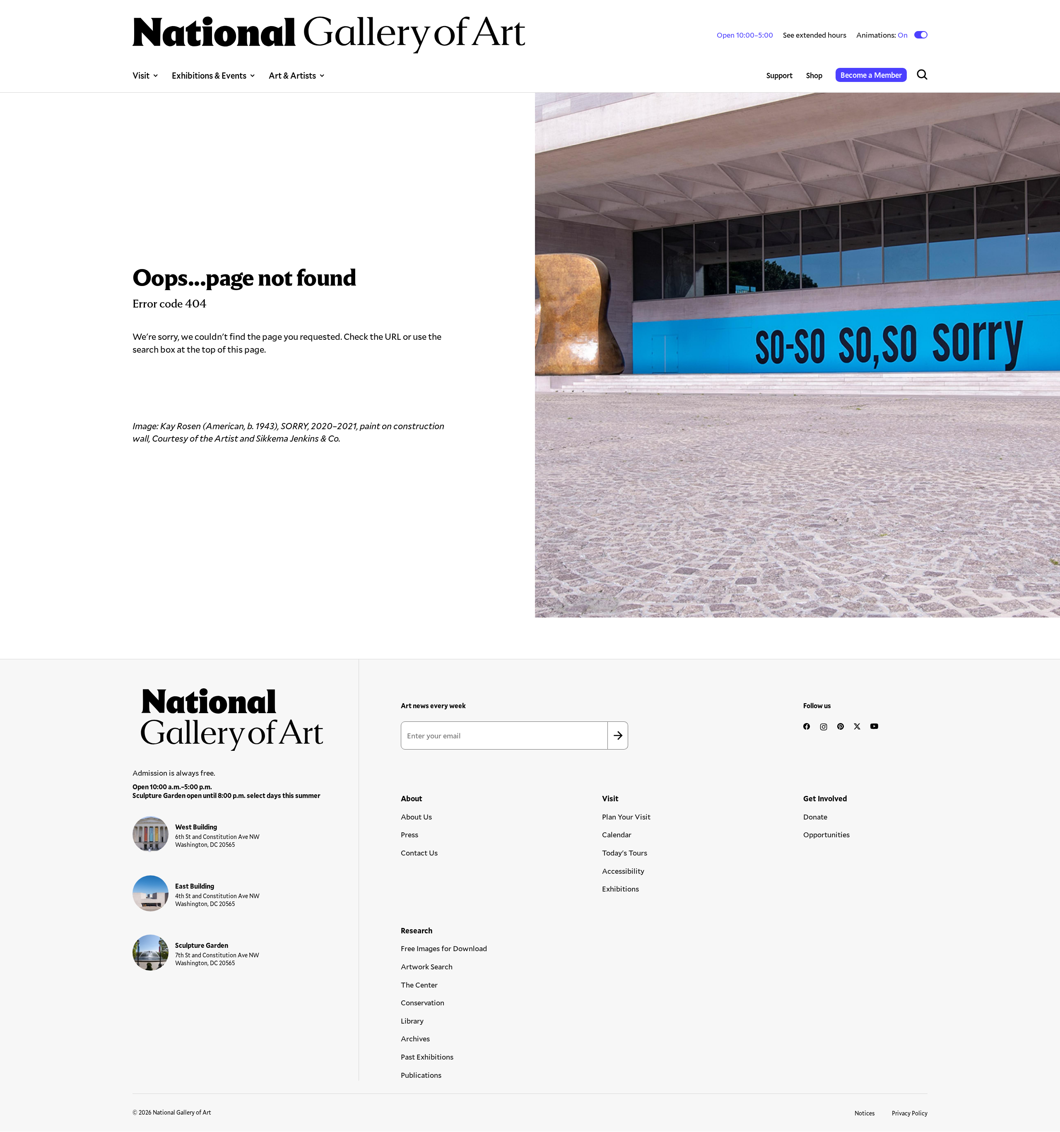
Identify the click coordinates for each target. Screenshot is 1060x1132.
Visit (140, 75)
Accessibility (623, 871)
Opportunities (826, 834)
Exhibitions (620, 889)
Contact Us (419, 853)
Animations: (882, 35)
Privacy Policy (910, 1113)
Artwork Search (427, 966)
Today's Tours (624, 853)
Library (412, 1021)
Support (779, 75)
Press (409, 834)
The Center (419, 985)
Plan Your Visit (626, 817)
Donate (815, 817)
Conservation (422, 1002)
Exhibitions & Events (209, 75)
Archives (415, 1038)
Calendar (616, 834)
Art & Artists (292, 75)
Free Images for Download (444, 948)
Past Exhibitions (427, 1057)
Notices (865, 1113)
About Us (416, 817)
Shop (814, 75)
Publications (421, 1075)
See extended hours (814, 35)
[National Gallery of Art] (228, 715)
